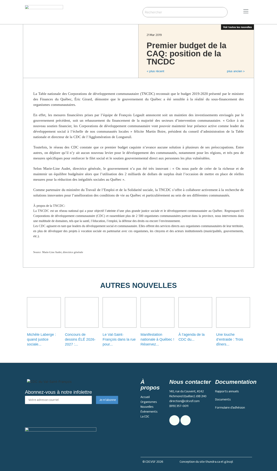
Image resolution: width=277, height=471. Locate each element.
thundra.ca (212, 462)
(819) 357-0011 (178, 406)
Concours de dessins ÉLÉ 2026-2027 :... (80, 339)
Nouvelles (147, 407)
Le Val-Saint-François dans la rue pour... (119, 339)
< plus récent (155, 71)
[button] (241, 11)
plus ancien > (236, 71)
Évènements (149, 412)
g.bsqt (228, 462)
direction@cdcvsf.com (184, 401)
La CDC (145, 416)
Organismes (149, 402)
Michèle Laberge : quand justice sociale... (41, 339)
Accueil (145, 397)
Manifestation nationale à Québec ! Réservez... (157, 339)
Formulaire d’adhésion (230, 407)
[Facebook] (185, 420)
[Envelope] (174, 420)
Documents (223, 399)
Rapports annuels (227, 391)
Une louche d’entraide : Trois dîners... (229, 339)
